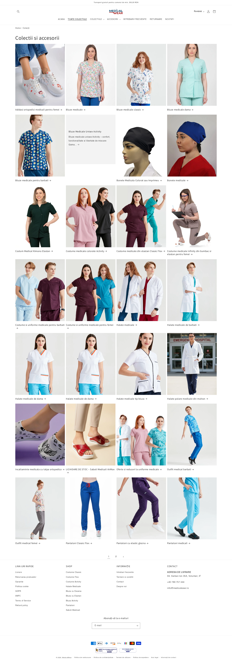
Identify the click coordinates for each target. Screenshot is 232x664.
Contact (120, 582)
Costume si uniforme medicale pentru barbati (40, 324)
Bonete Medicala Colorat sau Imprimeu (138, 180)
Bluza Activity (72, 601)
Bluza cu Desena (73, 591)
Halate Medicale (73, 586)
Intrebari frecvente (125, 572)
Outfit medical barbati (179, 469)
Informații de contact (168, 657)
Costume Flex (72, 577)
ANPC (18, 596)
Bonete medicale (176, 180)
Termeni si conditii (125, 577)
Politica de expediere (141, 657)
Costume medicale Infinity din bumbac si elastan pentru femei (189, 253)
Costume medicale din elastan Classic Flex (139, 251)
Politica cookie (22, 586)
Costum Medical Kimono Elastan (32, 251)
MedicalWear (67, 657)
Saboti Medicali (73, 610)
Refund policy (21, 605)
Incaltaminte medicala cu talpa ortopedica (38, 469)
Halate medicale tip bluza (130, 398)
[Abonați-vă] (137, 626)
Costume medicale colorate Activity (85, 251)
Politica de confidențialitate (103, 657)
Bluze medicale (74, 109)
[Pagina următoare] (123, 557)
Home (18, 28)
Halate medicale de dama (29, 398)
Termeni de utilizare (123, 657)
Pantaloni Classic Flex (77, 543)
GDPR (18, 591)
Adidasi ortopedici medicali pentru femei (37, 109)
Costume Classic (73, 572)
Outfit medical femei (26, 543)
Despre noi (122, 586)
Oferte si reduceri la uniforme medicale (138, 469)
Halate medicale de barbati (182, 324)
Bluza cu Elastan (73, 596)
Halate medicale (125, 324)
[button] (18, 11)
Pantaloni (70, 605)
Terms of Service (23, 601)
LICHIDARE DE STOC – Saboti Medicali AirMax (90, 469)
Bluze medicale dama (179, 109)
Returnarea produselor (25, 577)
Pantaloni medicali (177, 543)
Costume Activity (73, 582)
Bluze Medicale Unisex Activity (85, 131)
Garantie (19, 582)
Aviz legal (154, 657)
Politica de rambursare (82, 657)
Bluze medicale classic (129, 109)
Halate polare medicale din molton (186, 398)
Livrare (18, 572)
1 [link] (108, 557)
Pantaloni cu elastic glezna (131, 543)
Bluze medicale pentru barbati (31, 180)
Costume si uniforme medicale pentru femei (89, 324)
